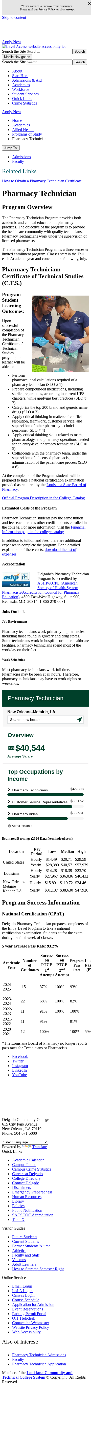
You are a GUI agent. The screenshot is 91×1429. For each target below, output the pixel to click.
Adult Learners (24, 1264)
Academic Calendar (28, 1160)
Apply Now (11, 42)
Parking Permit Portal (29, 1313)
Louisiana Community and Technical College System (37, 1374)
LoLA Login (22, 1291)
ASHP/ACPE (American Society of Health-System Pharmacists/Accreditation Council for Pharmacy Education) (41, 590)
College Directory (26, 1178)
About (17, 71)
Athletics (19, 1250)
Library (18, 1201)
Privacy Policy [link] (47, 9)
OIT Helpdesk (23, 1318)
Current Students (25, 1241)
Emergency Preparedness (32, 1192)
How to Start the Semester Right (38, 1269)
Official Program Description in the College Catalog (43, 498)
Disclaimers (21, 1187)
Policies (18, 1206)
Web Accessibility (26, 1332)
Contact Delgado (25, 1183)
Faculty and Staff (25, 1255)
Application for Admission (33, 1304)
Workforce (20, 89)
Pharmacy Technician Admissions (39, 1355)
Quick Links (22, 98)
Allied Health (23, 129)
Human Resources (26, 1196)
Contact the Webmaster (30, 1323)
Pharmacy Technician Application (39, 1364)
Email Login (22, 1286)
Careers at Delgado (27, 1174)
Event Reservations (27, 1309)
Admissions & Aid (27, 80)
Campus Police (24, 1164)
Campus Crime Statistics (31, 1169)
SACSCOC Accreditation (32, 1215)
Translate (39, 1147)
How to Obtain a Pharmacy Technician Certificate (42, 181)
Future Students (24, 1237)
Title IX (18, 1219)
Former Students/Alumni (32, 1246)
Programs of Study (27, 134)
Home (17, 120)
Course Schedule (25, 1300)
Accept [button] (70, 9)
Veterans (19, 1260)
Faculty (18, 161)
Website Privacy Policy (30, 1327)
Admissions (21, 157)
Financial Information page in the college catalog (43, 529)
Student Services (25, 94)
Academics (21, 85)
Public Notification (27, 1210)
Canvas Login (23, 1295)
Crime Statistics (24, 103)
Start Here (20, 76)
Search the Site (14, 51)
